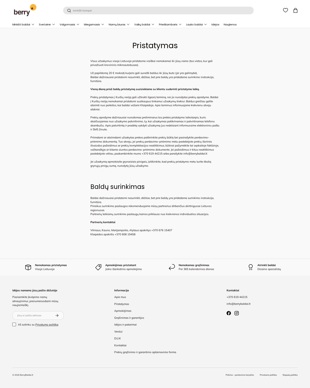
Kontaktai (120, 345)
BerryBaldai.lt (26, 375)
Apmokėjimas (122, 310)
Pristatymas (121, 304)
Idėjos (215, 24)
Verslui (118, 331)
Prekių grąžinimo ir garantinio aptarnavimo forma (145, 352)
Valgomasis (67, 24)
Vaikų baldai (142, 24)
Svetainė (45, 24)
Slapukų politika (290, 375)
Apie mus (120, 297)
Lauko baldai (194, 24)
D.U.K (117, 338)
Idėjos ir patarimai (125, 324)
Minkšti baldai (21, 24)
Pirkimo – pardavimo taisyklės (240, 375)
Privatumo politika (46, 324)
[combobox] (158, 10)
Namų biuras (117, 24)
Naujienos (230, 24)
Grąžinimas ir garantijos (129, 317)
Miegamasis (92, 24)
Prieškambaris (168, 24)
